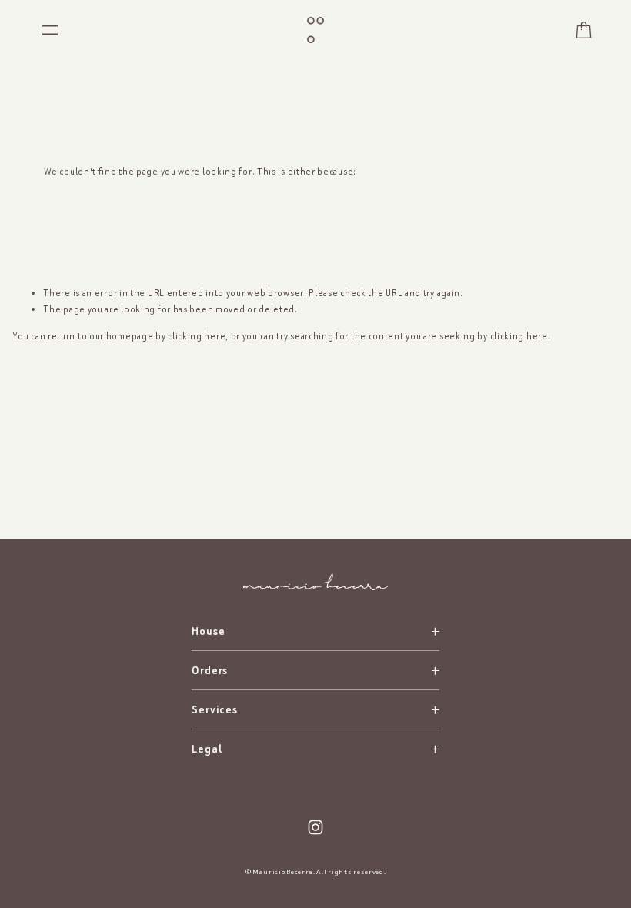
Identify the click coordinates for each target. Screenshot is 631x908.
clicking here (196, 335)
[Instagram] (315, 827)
